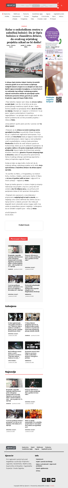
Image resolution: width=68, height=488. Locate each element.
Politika (7, 16)
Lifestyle (14, 19)
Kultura (61, 16)
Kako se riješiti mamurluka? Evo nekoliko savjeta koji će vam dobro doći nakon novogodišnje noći (33, 424)
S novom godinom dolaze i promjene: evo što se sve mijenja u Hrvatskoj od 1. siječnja (15, 287)
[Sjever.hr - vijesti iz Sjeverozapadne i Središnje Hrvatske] (10, 6)
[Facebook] (58, 3)
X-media (51, 485)
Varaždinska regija (37, 14)
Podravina (26, 14)
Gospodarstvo (16, 16)
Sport (53, 16)
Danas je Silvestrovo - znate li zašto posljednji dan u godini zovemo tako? (32, 258)
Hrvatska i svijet (42, 19)
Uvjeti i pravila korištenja (44, 461)
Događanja (35, 16)
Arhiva (38, 471)
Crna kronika (45, 16)
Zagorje (48, 14)
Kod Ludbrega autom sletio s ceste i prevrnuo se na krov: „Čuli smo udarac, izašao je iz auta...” (14, 355)
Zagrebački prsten (59, 14)
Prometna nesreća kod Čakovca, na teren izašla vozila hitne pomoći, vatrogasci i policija (32, 355)
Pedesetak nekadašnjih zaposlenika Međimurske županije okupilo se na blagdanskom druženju (32, 288)
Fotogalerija (24, 19)
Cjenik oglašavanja (42, 468)
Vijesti (32, 447)
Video (32, 19)
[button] (61, 6)
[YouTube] (58, 8)
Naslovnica (7, 14)
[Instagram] (58, 5)
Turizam (26, 16)
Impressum (39, 459)
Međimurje (17, 14)
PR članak (53, 19)
